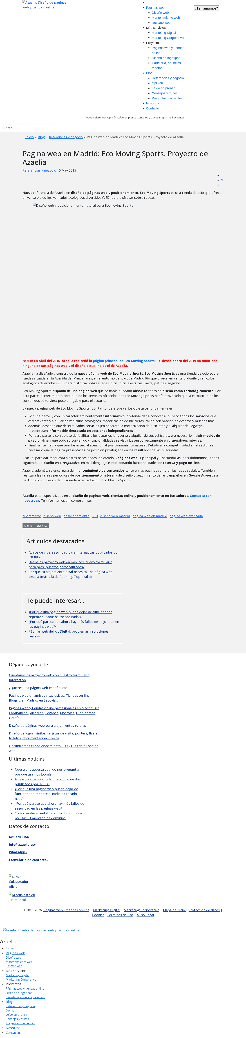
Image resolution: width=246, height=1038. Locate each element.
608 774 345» (19, 837)
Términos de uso (120, 915)
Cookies (98, 915)
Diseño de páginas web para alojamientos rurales (47, 725)
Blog (149, 73)
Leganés (51, 713)
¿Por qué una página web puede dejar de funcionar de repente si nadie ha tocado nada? (46, 794)
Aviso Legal (145, 915)
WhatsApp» (18, 852)
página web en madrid (149, 516)
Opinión (157, 83)
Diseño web (160, 12)
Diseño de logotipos (166, 58)
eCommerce (32, 516)
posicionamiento (76, 516)
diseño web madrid (115, 516)
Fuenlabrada (85, 713)
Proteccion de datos (204, 910)
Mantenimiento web (166, 17)
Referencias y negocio (168, 78)
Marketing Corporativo (168, 38)
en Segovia (47, 700)
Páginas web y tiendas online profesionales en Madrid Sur (54, 708)
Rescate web (161, 22)
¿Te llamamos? (206, 8)
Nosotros (152, 103)
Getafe (14, 718)
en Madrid (29, 700)
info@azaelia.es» (22, 844)
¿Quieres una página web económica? (38, 688)
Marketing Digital (164, 33)
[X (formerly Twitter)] (222, 180)
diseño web (52, 516)
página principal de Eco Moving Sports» (124, 361)
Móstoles (67, 713)
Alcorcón (37, 713)
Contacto (152, 108)
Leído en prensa (163, 88)
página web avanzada (186, 516)
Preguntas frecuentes (167, 98)
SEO (95, 516)
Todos (88, 117)
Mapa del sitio (174, 910)
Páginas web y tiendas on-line (66, 910)
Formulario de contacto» (29, 860)
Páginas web (155, 7)
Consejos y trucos (165, 93)
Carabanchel (18, 713)
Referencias (99, 117)
